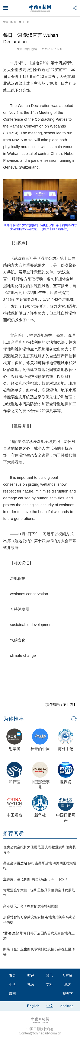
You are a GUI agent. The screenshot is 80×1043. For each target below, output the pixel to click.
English (33, 1006)
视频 (30, 984)
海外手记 (65, 749)
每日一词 (24, 22)
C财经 (67, 975)
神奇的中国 (40, 749)
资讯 (49, 975)
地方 (67, 984)
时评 (30, 975)
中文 (50, 1006)
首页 (12, 975)
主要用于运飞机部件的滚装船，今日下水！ (35, 879)
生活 (12, 984)
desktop (67, 1006)
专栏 (49, 984)
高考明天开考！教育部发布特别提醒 (30, 906)
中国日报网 (9, 22)
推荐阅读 (13, 833)
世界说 (65, 782)
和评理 (14, 782)
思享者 (14, 749)
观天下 (68, 994)
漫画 (12, 994)
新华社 (40, 815)
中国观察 (14, 815)
